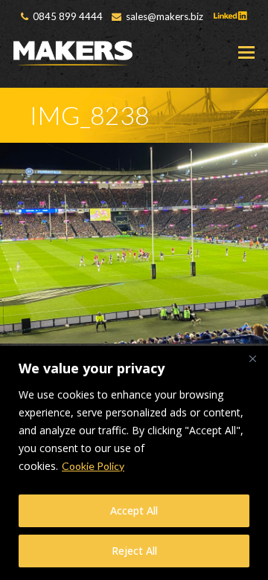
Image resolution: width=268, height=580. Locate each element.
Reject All (134, 551)
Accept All (134, 510)
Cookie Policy (93, 466)
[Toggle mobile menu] (246, 52)
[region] (134, 463)
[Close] (252, 358)
